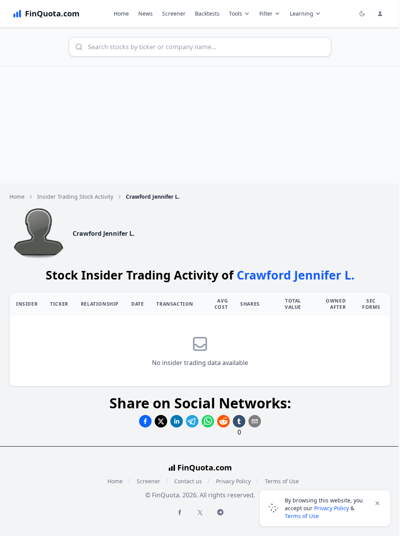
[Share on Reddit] (223, 421)
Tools (235, 13)
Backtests (207, 13)
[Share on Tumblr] (239, 421)
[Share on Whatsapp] (208, 421)
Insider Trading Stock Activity (75, 196)
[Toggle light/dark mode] (362, 13)
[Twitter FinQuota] (200, 512)
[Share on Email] (254, 421)
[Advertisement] (200, 125)
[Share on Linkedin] (176, 421)
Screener (174, 13)
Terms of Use (302, 516)
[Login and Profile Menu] (380, 13)
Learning (301, 13)
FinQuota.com (204, 467)
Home (121, 13)
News (145, 13)
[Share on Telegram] (192, 421)
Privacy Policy (233, 481)
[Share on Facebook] (145, 421)
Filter (266, 13)
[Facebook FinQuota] (180, 512)
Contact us (188, 481)
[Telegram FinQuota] (220, 512)
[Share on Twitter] (161, 421)
